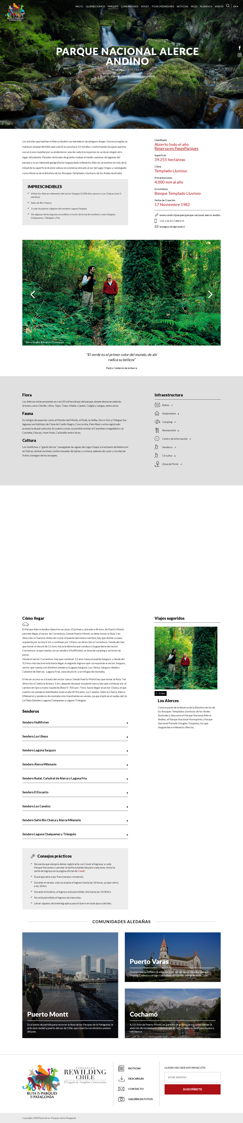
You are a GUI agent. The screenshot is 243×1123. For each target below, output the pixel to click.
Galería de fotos (140, 1099)
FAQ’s (194, 6)
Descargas (136, 1078)
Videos (219, 6)
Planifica (206, 6)
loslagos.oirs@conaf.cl (172, 226)
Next (210, 294)
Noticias (182, 6)
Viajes (145, 6)
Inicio (79, 6)
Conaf (81, 870)
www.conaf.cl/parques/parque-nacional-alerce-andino (190, 215)
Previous (33, 294)
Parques (113, 6)
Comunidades (129, 6)
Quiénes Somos (95, 6)
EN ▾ (235, 6)
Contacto (136, 1088)
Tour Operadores (162, 6)
